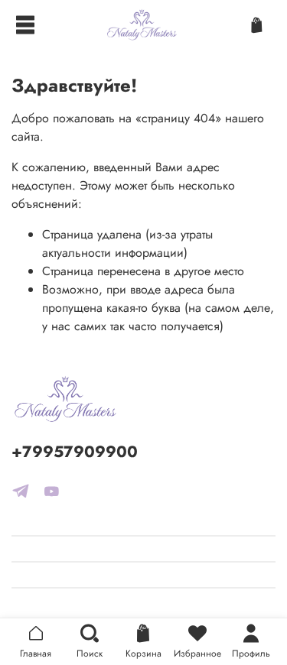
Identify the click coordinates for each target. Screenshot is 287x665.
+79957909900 (74, 451)
